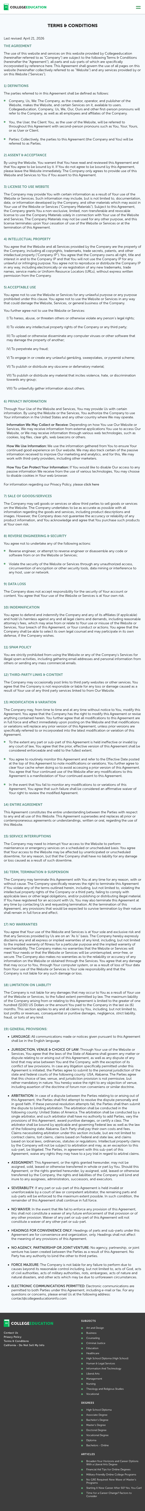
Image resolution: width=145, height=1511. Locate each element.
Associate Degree (96, 1414)
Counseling (93, 1338)
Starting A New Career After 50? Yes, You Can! (114, 1488)
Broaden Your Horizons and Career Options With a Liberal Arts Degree (112, 1463)
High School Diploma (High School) (107, 1358)
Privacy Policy (12, 1337)
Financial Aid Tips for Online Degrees (108, 1469)
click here (91, 484)
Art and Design (95, 1328)
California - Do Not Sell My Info (24, 1345)
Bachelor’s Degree (97, 1420)
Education (92, 1348)
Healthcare (92, 1353)
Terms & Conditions (16, 1341)
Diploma (91, 1440)
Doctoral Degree (96, 1430)
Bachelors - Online (97, 1445)
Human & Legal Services (100, 1363)
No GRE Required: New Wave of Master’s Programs (111, 1481)
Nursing (91, 1383)
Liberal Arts (92, 1373)
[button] (138, 7)
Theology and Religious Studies (105, 1389)
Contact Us (11, 1332)
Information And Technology (103, 1368)
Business (91, 1333)
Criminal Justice (95, 1343)
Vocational (92, 1394)
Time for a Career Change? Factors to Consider (109, 1494)
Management (94, 1378)
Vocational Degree (97, 1435)
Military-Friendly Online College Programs (111, 1474)
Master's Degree (96, 1425)
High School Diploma (99, 1409)
